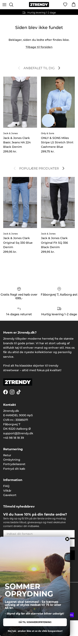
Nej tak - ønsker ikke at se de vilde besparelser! (35, 631)
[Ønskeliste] (65, 4)
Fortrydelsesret (14, 464)
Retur (7, 455)
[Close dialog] (67, 539)
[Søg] (13, 4)
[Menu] (4, 4)
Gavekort (9, 495)
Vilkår (7, 490)
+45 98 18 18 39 (13, 438)
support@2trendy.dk (18, 433)
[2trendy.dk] (39, 4)
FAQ (6, 486)
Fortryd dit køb (14, 469)
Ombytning (11, 459)
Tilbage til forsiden (39, 47)
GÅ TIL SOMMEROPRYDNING (35, 622)
